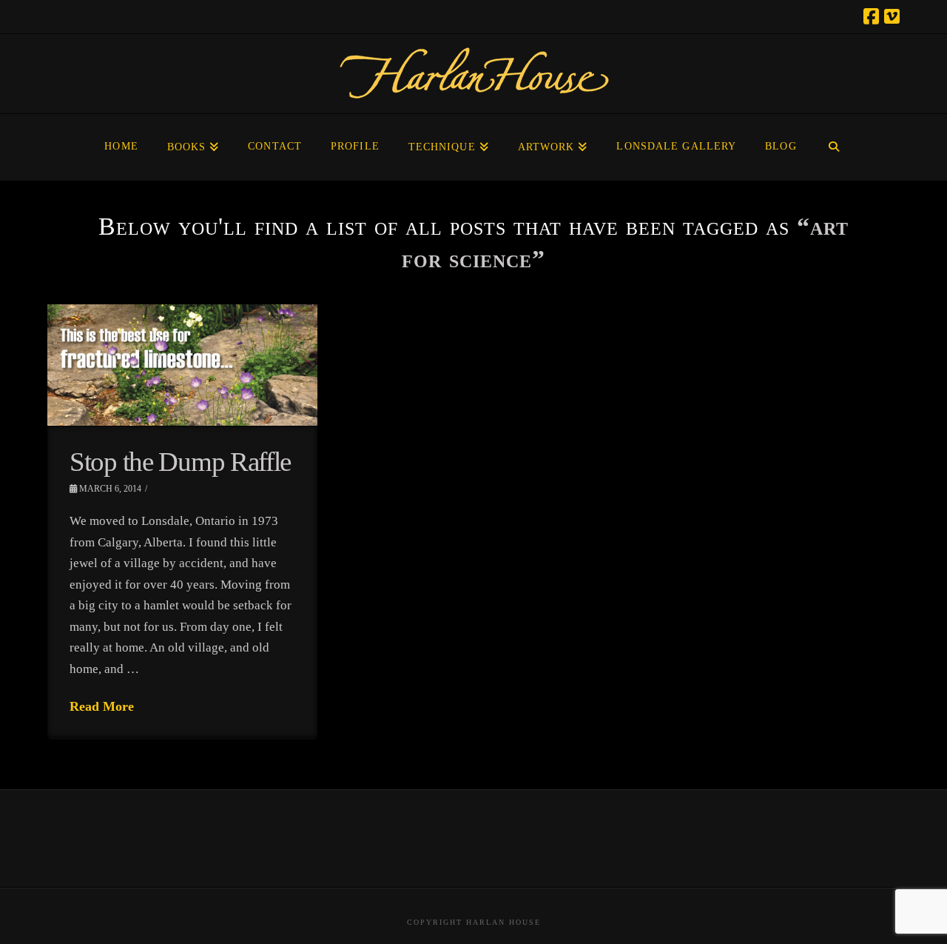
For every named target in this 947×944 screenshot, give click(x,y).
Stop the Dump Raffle (180, 461)
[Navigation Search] (834, 147)
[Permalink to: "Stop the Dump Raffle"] (182, 365)
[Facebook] (871, 16)
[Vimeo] (892, 16)
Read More (102, 706)
